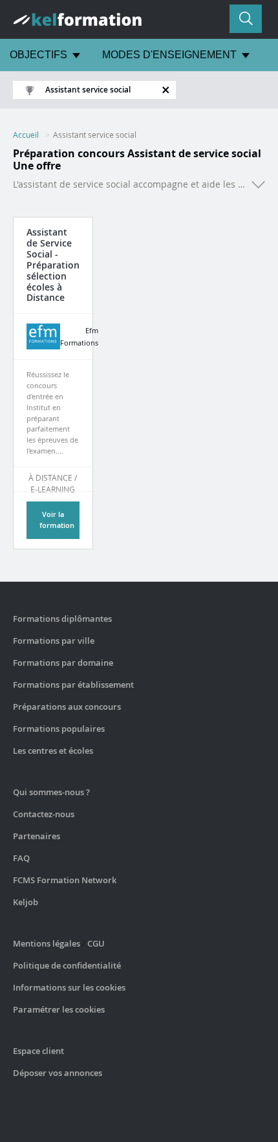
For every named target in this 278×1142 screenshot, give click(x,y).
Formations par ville (53, 640)
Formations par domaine (63, 662)
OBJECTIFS (38, 54)
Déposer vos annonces (57, 1073)
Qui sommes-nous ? (51, 792)
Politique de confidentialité (67, 965)
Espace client (38, 1051)
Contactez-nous (43, 814)
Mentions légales (46, 943)
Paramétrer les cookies (59, 1009)
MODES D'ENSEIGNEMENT (169, 54)
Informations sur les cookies (69, 987)
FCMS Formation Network (64, 880)
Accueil (26, 134)
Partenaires (36, 836)
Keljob (25, 902)
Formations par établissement (73, 684)
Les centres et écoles (53, 750)
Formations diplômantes (62, 618)
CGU (96, 943)
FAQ (21, 858)
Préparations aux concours (67, 706)
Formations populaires (59, 728)
